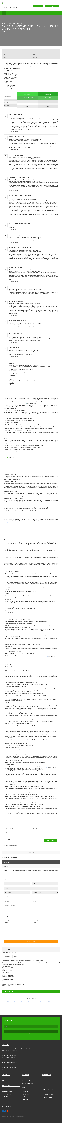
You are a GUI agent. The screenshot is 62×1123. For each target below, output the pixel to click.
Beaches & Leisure (9, 914)
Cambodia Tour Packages (47, 1078)
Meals (34, 54)
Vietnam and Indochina (7, 1080)
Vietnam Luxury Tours (48, 1086)
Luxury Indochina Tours (7, 1094)
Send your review (51, 840)
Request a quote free (52, 6)
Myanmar (8, 23)
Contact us (38, 6)
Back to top (31, 852)
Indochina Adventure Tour (7, 1089)
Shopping (7, 916)
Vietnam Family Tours (48, 1089)
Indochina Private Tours (7, 1096)
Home (3, 23)
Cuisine (35, 922)
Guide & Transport (37, 51)
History (6, 918)
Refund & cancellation (27, 1078)
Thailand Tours (25, 1099)
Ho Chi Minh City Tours (48, 1094)
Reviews (35, 57)
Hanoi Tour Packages (47, 1097)
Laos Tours (24, 1096)
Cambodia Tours (25, 1102)
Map (15, 956)
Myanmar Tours (25, 1094)
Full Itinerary (7, 51)
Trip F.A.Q (6, 57)
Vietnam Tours (25, 1091)
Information (7, 956)
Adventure (36, 914)
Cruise (6, 922)
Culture (35, 912)
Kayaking (36, 920)
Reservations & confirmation (28, 1083)
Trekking (7, 920)
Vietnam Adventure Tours (48, 1092)
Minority (35, 918)
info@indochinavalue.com (34, 564)
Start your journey (31, 941)
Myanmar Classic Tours (18, 23)
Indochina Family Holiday (7, 1091)
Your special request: (8, 925)
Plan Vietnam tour (6, 1078)
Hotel (5, 54)
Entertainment (37, 916)
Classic (6, 912)
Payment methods (26, 1080)
